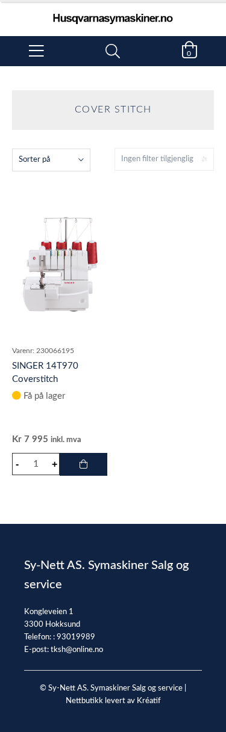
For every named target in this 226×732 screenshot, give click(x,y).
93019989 (76, 637)
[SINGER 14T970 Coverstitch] (59, 264)
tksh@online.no (77, 650)
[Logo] (113, 13)
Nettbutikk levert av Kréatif (113, 701)
